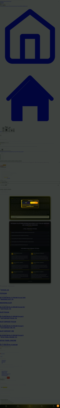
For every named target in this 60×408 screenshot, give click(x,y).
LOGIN (26, 202)
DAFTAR (34, 202)
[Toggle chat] (58, 406)
